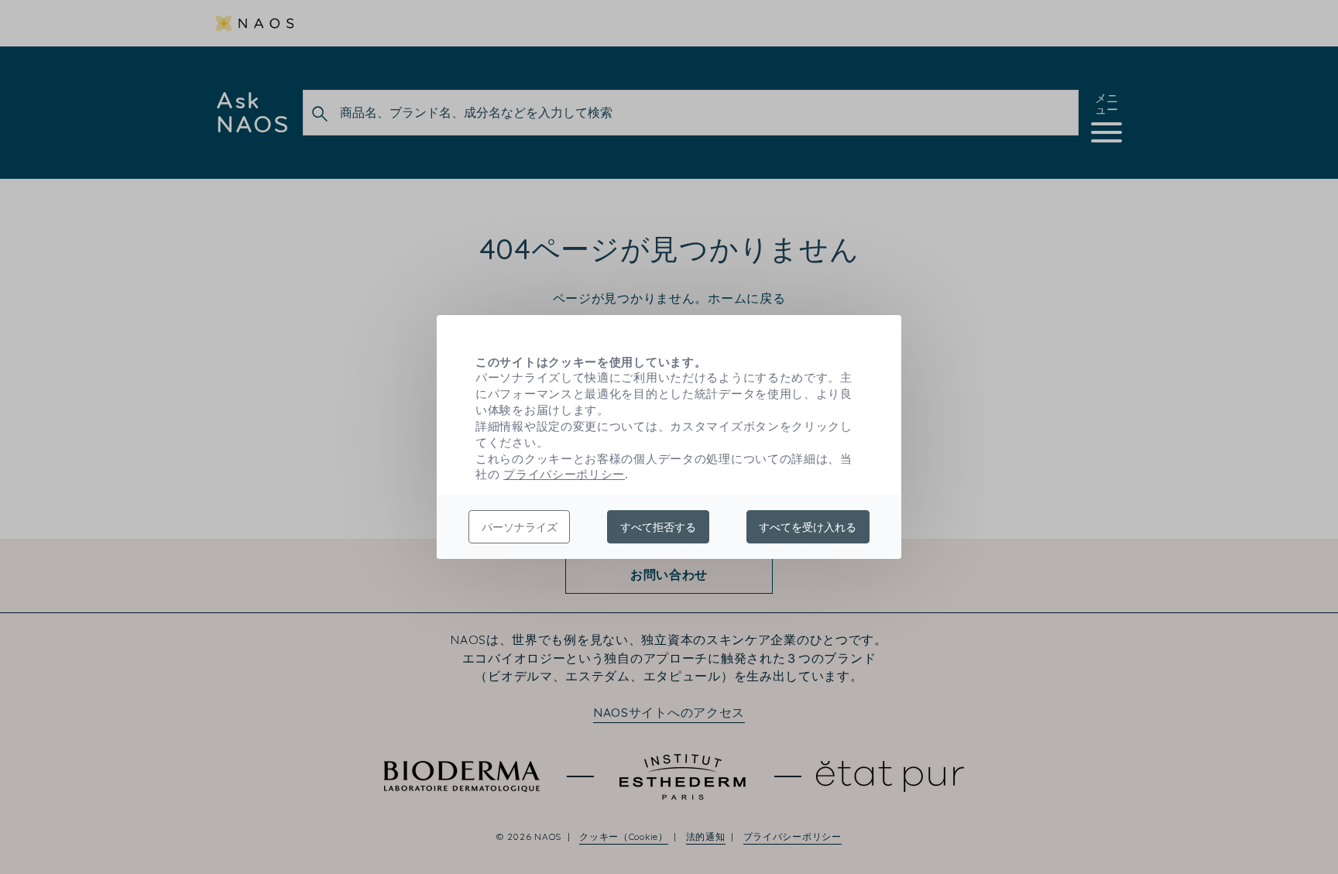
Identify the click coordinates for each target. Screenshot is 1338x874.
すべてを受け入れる (807, 526)
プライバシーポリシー (564, 474)
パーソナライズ (520, 526)
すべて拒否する (658, 526)
